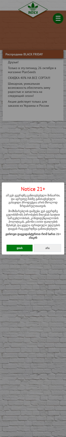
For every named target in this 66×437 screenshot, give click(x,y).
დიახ (19, 248)
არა (47, 248)
